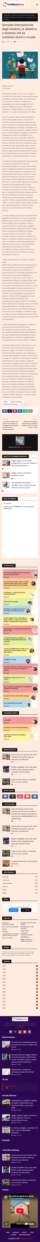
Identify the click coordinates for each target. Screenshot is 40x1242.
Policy (32, 1232)
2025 (20, 969)
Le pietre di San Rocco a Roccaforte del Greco (24, 862)
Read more (6, 577)
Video (20, 893)
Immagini (5, 931)
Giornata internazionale (10, 404)
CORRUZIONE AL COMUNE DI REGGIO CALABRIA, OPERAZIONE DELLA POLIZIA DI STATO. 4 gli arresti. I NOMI (24, 1104)
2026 (20, 966)
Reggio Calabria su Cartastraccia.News (26, 940)
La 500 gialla (7, 720)
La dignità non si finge (10, 659)
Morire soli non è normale (11, 601)
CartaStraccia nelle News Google (28, 923)
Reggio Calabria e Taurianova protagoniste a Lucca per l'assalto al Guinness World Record (24, 463)
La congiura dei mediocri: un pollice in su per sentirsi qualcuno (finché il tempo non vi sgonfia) (15, 639)
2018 (20, 992)
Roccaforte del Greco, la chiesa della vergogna (16, 696)
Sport (20, 890)
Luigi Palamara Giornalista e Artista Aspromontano (10, 934)
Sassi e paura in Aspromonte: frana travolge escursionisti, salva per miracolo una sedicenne (24, 757)
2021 (20, 982)
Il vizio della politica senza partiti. (13, 703)
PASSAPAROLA (25, 937)
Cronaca (20, 877)
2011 (20, 1008)
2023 (20, 975)
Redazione (16, 1232)
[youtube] (27, 796)
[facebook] (5, 796)
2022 (20, 979)
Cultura (13, 15)
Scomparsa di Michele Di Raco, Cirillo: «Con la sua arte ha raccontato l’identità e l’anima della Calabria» (16, 650)
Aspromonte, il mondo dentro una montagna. (16, 727)
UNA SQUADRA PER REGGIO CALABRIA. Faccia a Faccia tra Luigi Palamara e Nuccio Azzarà (23, 485)
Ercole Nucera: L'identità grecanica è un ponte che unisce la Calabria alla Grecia (17, 573)
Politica (20, 886)
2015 (20, 995)
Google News (25, 931)
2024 (20, 972)
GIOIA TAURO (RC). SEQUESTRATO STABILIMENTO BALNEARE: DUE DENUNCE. (18, 687)
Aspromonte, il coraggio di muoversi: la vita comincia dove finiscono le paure (14, 610)
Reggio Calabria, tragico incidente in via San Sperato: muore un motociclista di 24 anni (24, 1118)
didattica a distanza (16, 402)
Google (4, 929)
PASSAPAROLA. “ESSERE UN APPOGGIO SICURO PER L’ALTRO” (14, 593)
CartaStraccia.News (24, 1235)
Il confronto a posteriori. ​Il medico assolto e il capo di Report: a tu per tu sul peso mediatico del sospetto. (18, 668)
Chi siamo (13, 1235)
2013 (20, 1001)
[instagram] (20, 796)
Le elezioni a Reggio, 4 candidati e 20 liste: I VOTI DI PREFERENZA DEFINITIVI (24, 1130)
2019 (20, 988)
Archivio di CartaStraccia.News (8, 923)
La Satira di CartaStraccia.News (27, 934)
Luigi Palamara (8, 42)
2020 (20, 985)
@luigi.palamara (10, 1086)
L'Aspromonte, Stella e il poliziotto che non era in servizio (23, 781)
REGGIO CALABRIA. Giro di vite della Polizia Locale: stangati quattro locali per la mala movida (23, 769)
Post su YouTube (7, 938)
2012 (20, 1005)
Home (7, 1232)
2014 (20, 998)
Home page (7, 15)
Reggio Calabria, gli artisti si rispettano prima (21, 474)
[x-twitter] (12, 796)
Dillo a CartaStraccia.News (10, 927)
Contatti (24, 1232)
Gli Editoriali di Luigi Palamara (27, 927)
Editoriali (20, 880)
